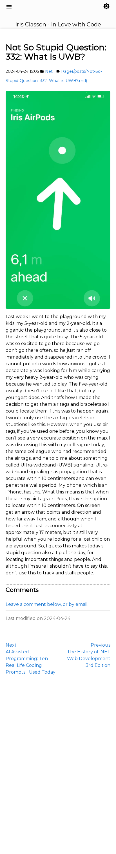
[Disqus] (58, 764)
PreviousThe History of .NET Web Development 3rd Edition (88, 655)
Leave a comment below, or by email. (47, 604)
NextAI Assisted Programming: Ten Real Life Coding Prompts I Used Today (30, 658)
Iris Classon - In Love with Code (40, 13)
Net (49, 71)
